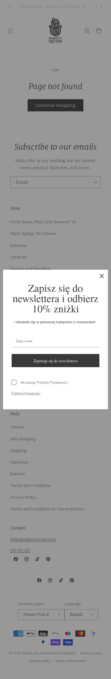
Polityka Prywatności (25, 393)
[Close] (102, 276)
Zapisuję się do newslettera (56, 360)
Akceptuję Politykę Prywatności (44, 382)
